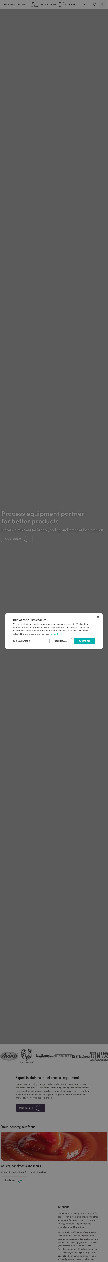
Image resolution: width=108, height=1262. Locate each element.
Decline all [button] (61, 641)
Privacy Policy (56, 634)
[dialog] (54, 631)
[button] (21, 641)
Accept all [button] (84, 641)
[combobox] (98, 616)
